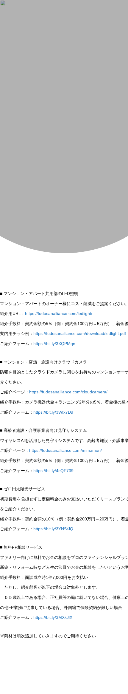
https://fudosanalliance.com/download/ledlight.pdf (79, 333)
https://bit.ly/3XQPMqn (54, 343)
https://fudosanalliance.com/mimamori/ (65, 450)
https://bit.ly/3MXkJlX (52, 617)
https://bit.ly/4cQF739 (53, 470)
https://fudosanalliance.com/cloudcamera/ (68, 391)
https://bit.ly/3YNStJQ (53, 528)
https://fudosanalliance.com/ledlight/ (58, 313)
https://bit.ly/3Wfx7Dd (53, 412)
